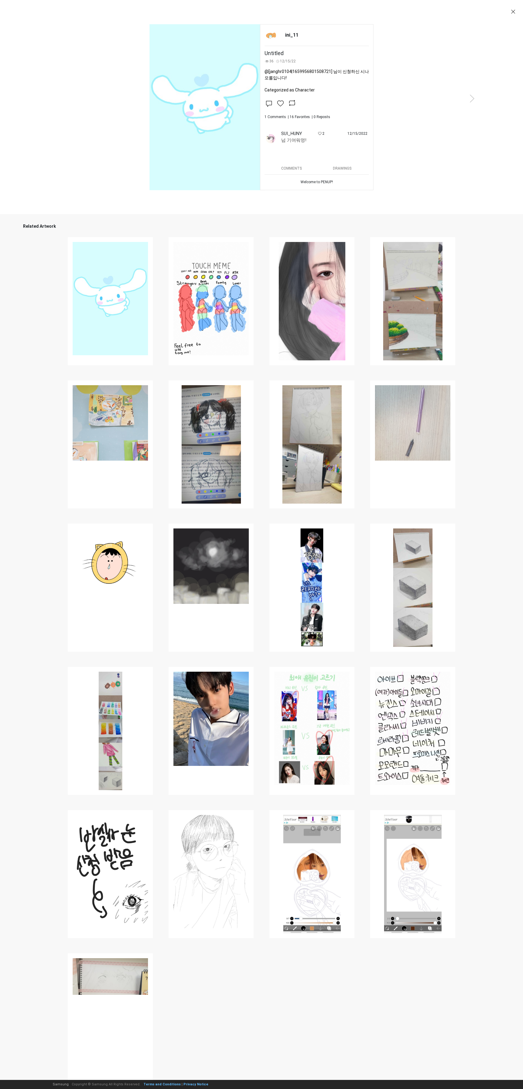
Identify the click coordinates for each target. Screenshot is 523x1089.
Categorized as (290, 90)
